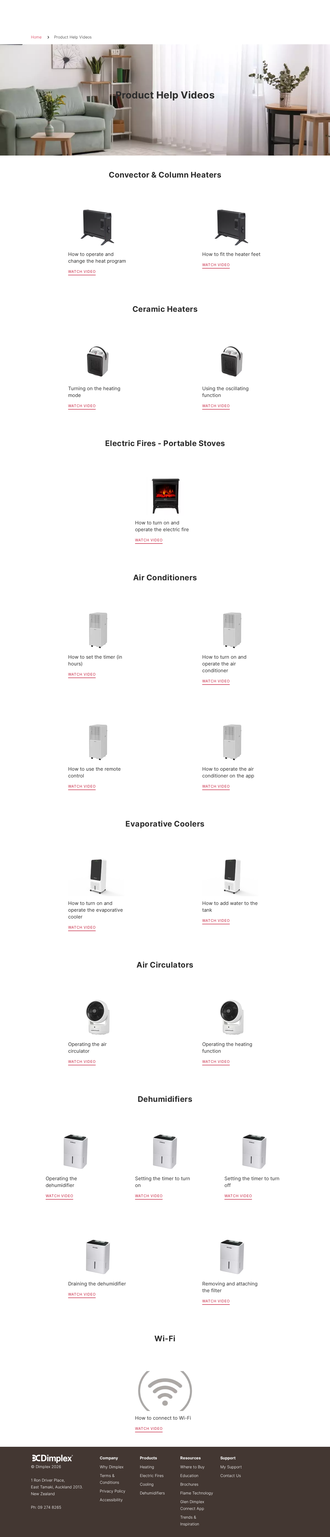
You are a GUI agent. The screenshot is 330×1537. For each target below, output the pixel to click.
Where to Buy (192, 1466)
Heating (147, 1466)
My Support (231, 1466)
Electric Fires (152, 1475)
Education (189, 1475)
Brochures (189, 1484)
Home (36, 37)
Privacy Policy (112, 1491)
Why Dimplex (111, 1466)
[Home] (52, 1458)
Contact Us (230, 1475)
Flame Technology (196, 1493)
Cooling (147, 1484)
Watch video (82, 271)
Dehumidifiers (152, 1493)
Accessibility (111, 1499)
